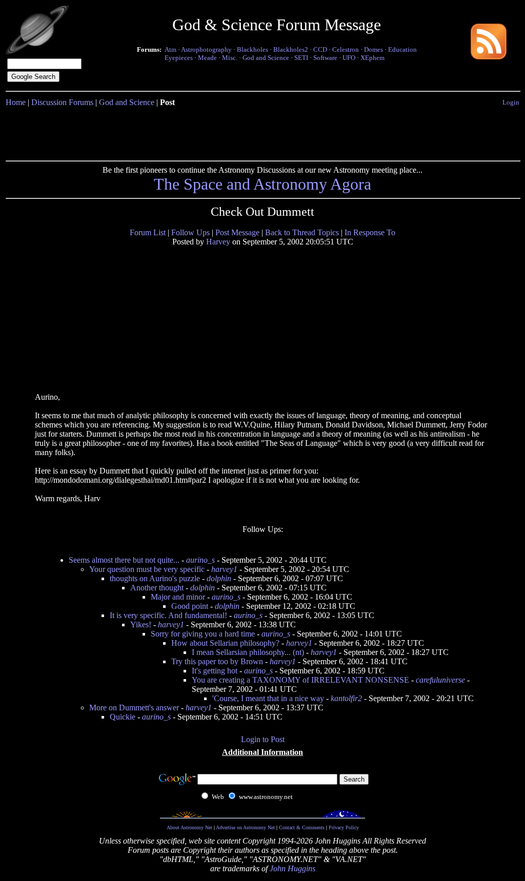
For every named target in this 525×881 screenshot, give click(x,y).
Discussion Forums (62, 102)
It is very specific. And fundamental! (168, 615)
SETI (301, 58)
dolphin (219, 578)
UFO (348, 58)
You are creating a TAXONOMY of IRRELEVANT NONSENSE (300, 679)
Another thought (157, 587)
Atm (170, 49)
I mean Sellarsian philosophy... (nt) (248, 652)
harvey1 (224, 569)
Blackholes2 (290, 49)
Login (510, 102)
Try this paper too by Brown (217, 661)
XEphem (372, 58)
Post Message (237, 232)
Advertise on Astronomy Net (245, 827)
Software (325, 58)
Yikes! (140, 624)
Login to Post (263, 739)
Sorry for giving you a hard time (203, 633)
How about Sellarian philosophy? (225, 643)
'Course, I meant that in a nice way (268, 698)
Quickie (122, 716)
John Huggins (292, 868)
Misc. (229, 58)
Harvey (218, 241)
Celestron (345, 49)
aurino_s (200, 560)
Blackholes (252, 49)
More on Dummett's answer (134, 707)
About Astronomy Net (189, 827)
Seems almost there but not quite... (124, 560)
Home (16, 102)
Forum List (148, 232)
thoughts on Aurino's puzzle (155, 578)
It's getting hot (214, 670)
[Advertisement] (262, 132)
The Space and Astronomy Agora (262, 184)
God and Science (266, 58)
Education (402, 49)
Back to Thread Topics (302, 232)
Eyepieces (179, 58)
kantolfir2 (346, 698)
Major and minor (178, 596)
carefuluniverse (440, 679)
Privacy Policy (344, 827)
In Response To (370, 232)
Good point (189, 606)
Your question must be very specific (147, 569)
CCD (320, 49)
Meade (207, 58)
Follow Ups (190, 232)
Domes (373, 49)
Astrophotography (206, 49)
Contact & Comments (302, 827)
